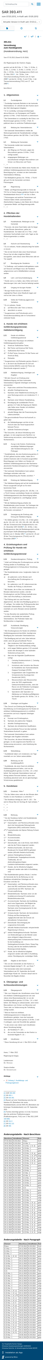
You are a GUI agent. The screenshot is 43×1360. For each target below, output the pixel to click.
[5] (23, 194)
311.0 (10, 1121)
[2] (7, 78)
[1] (14, 74)
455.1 (10, 1095)
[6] (23, 526)
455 (10, 1126)
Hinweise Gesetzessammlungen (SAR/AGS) (16, 1346)
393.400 (12, 1093)
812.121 (11, 1123)
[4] (21, 194)
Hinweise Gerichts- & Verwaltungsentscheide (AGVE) (19, 1348)
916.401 (11, 1098)
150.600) (7, 1119)
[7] (25, 533)
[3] (7, 83)
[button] (3, 1352)
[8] (15, 538)
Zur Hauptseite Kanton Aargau (12, 1344)
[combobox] (21, 21)
